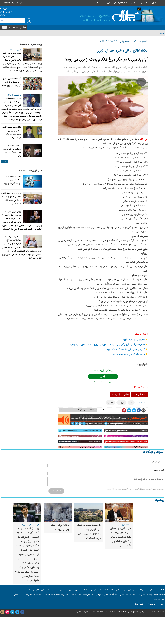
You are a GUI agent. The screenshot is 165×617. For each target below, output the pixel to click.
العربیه (15, 3)
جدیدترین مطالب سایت (30, 170)
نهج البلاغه (49, 589)
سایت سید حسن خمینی (127, 594)
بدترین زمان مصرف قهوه (134, 340)
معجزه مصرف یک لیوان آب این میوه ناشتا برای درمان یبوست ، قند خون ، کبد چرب (107, 345)
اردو (21, 3)
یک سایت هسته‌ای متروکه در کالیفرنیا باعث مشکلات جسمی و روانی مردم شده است (89, 531)
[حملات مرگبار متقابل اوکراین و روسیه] (58, 512)
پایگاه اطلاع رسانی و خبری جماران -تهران (122, 50)
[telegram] (12, 612)
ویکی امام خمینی (158, 599)
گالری (71, 589)
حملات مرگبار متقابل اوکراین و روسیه (60, 527)
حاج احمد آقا (109, 589)
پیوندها (99, 3)
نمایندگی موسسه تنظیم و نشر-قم (82, 594)
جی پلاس (143, 139)
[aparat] (7, 612)
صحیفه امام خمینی (152, 589)
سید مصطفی (98, 589)
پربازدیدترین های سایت (31, 44)
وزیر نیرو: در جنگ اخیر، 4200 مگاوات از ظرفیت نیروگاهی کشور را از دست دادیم (11, 199)
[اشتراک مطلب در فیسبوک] (138, 410)
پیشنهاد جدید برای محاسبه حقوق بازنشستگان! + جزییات (12, 180)
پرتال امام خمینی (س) (145, 594)
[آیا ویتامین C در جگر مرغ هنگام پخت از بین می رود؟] (103, 105)
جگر (131, 402)
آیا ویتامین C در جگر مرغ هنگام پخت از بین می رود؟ (106, 59)
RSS (162, 604)
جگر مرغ (110, 402)
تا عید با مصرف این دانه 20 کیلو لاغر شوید (126, 349)
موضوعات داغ (141, 387)
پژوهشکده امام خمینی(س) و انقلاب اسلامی (28, 594)
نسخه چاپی (125, 41)
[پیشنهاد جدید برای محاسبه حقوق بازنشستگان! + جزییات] (32, 181)
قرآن (42, 589)
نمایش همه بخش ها (17, 27)
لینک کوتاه (102, 410)
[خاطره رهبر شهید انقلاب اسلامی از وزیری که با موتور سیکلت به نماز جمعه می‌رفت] (32, 132)
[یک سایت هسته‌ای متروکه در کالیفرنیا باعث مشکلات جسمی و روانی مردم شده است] (88, 512)
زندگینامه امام (138, 589)
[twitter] (17, 612)
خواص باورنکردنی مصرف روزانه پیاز (129, 354)
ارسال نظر (56, 491)
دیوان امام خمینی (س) (123, 589)
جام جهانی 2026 (139, 394)
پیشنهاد (159, 500)
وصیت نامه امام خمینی (83, 589)
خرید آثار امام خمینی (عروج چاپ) (106, 594)
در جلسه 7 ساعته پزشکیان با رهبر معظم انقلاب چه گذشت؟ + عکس (12, 151)
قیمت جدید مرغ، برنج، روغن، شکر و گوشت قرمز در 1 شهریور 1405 (11, 82)
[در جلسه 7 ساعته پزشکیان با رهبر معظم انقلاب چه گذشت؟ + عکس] (32, 150)
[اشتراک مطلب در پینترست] (124, 410)
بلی (101, 376)
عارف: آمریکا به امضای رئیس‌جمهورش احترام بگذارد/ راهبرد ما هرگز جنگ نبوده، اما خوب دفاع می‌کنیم (120, 537)
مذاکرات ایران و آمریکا (120, 394)
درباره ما (151, 604)
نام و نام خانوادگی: (157, 462)
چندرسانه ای (157, 3)
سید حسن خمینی (61, 589)
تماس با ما (139, 604)
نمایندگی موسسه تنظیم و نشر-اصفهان (56, 594)
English (6, 3)
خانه (162, 33)
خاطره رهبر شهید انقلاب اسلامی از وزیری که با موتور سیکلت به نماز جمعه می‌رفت (11, 133)
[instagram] (2, 612)
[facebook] (22, 612)
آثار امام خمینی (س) (139, 3)
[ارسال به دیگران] (143, 410)
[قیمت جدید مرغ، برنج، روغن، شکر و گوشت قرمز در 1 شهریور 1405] (32, 83)
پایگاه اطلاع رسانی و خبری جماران (128, 611)
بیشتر (4, 161)
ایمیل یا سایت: (159, 470)
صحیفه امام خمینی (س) (117, 3)
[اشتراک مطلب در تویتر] (133, 410)
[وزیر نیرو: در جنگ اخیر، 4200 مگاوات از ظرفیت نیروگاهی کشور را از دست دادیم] (32, 198)
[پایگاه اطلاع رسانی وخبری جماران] (109, 16)
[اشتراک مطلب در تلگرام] (129, 410)
